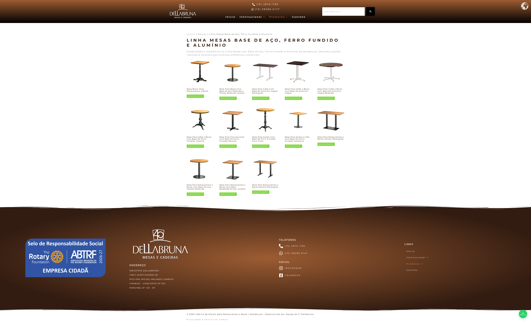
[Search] (370, 11)
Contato (299, 17)
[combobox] (343, 11)
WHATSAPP (195, 96)
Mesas (202, 34)
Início (230, 17)
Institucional (251, 17)
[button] (252, 17)
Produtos (277, 17)
